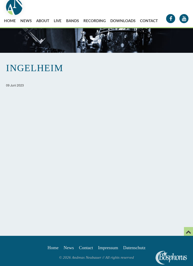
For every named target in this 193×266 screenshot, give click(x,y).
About (42, 21)
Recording (94, 21)
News (26, 21)
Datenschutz (134, 247)
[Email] (188, 231)
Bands (72, 21)
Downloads (122, 21)
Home (10, 21)
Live (58, 21)
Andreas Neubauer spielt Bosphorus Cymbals (171, 257)
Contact (149, 21)
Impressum (108, 247)
